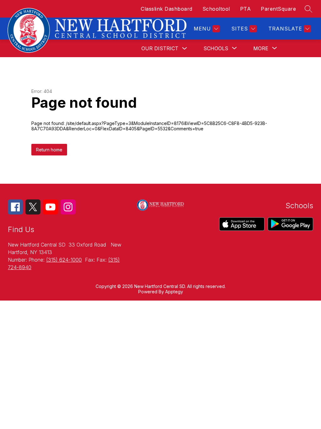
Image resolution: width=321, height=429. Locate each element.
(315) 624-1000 (64, 260)
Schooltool (216, 9)
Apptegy (174, 291)
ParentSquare (278, 9)
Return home (49, 149)
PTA (245, 9)
